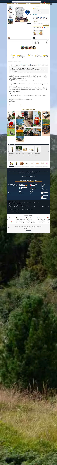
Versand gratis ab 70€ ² (28, 3)
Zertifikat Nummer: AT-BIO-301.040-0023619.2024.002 (15, 98)
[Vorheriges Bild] (13, 14)
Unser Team (9, 193)
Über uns (37, 0)
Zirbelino (21, 104)
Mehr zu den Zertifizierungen (43, 198)
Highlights (25, 0)
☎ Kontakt (40, 0)
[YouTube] (45, 192)
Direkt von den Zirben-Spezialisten (14, 3)
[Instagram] (42, 192)
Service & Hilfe (32, 0)
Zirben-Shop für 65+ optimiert (43, 3)
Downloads (19, 61)
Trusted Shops (36, 8)
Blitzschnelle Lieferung (11, 186)
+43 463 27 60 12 (42, 185)
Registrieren (31, 193)
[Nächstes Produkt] (51, 4)
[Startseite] (8, 4)
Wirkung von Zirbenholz (21, 193)
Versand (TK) (34, 22)
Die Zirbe (20, 192)
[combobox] (28, 2)
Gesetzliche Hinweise (15, 61)
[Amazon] (41, 193)
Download (21, 106)
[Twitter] (44, 192)
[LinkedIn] (47, 192)
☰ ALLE (18, 0)
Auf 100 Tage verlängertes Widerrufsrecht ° (13, 185)
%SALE (15, 0)
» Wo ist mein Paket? (32, 189)
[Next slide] (48, 27)
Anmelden (31, 192)
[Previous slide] (32, 32)
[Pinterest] (46, 192)
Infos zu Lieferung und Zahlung (33, 188)
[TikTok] (43, 192)
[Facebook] (41, 192)
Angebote (21, 0)
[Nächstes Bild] (30, 14)
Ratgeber (28, 0)
